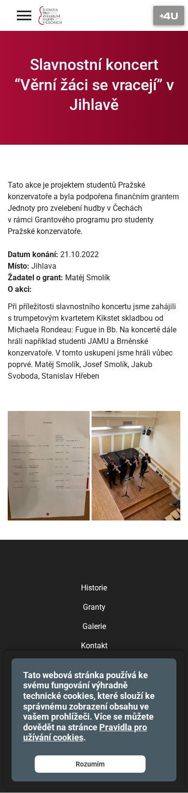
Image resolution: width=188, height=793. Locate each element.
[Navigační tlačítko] (168, 15)
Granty (94, 607)
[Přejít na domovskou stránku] (50, 15)
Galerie (94, 626)
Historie (94, 587)
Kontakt (94, 645)
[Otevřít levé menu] (24, 15)
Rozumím (90, 764)
